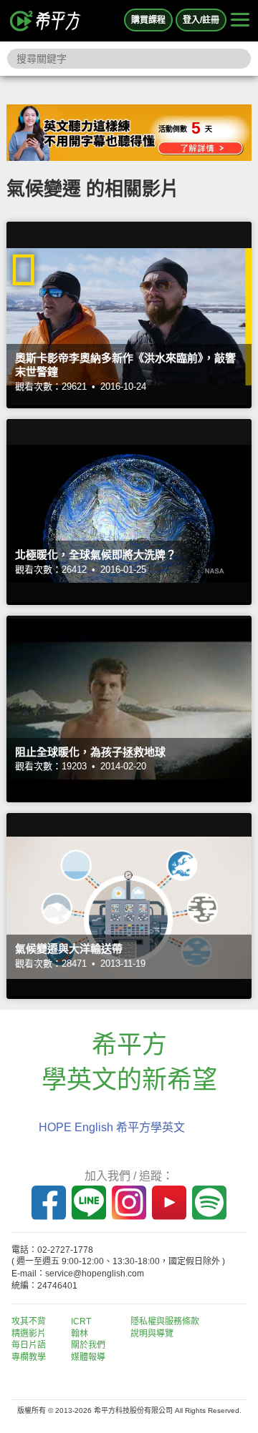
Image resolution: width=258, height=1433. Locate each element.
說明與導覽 (151, 1334)
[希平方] (46, 20)
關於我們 (88, 1345)
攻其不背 (28, 1321)
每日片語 (28, 1345)
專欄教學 (28, 1357)
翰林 (79, 1334)
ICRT (81, 1321)
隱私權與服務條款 (164, 1321)
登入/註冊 (201, 20)
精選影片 (28, 1334)
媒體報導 (88, 1357)
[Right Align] (240, 21)
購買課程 (148, 20)
